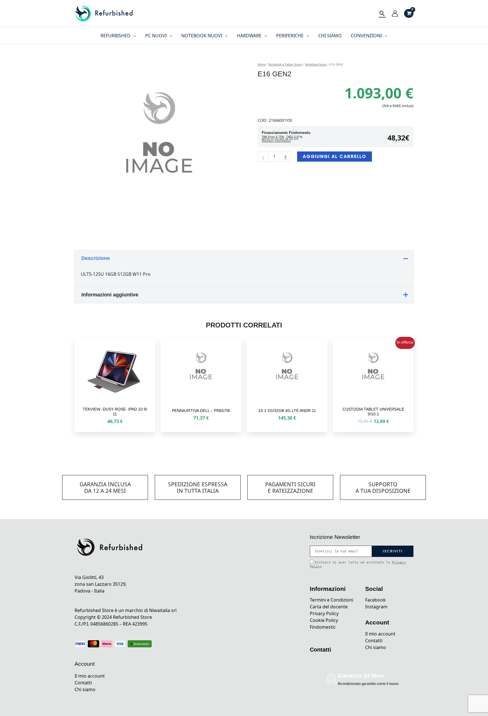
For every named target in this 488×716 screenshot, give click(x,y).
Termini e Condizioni (331, 600)
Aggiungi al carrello (334, 156)
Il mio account (90, 676)
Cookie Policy (324, 620)
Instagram (376, 607)
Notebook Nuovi (316, 64)
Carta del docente (329, 607)
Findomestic (323, 627)
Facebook (375, 600)
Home (261, 64)
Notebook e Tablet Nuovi (285, 64)
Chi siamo (85, 689)
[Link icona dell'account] (394, 13)
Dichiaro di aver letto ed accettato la (358, 564)
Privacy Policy (324, 613)
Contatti (83, 683)
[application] (133, 35)
